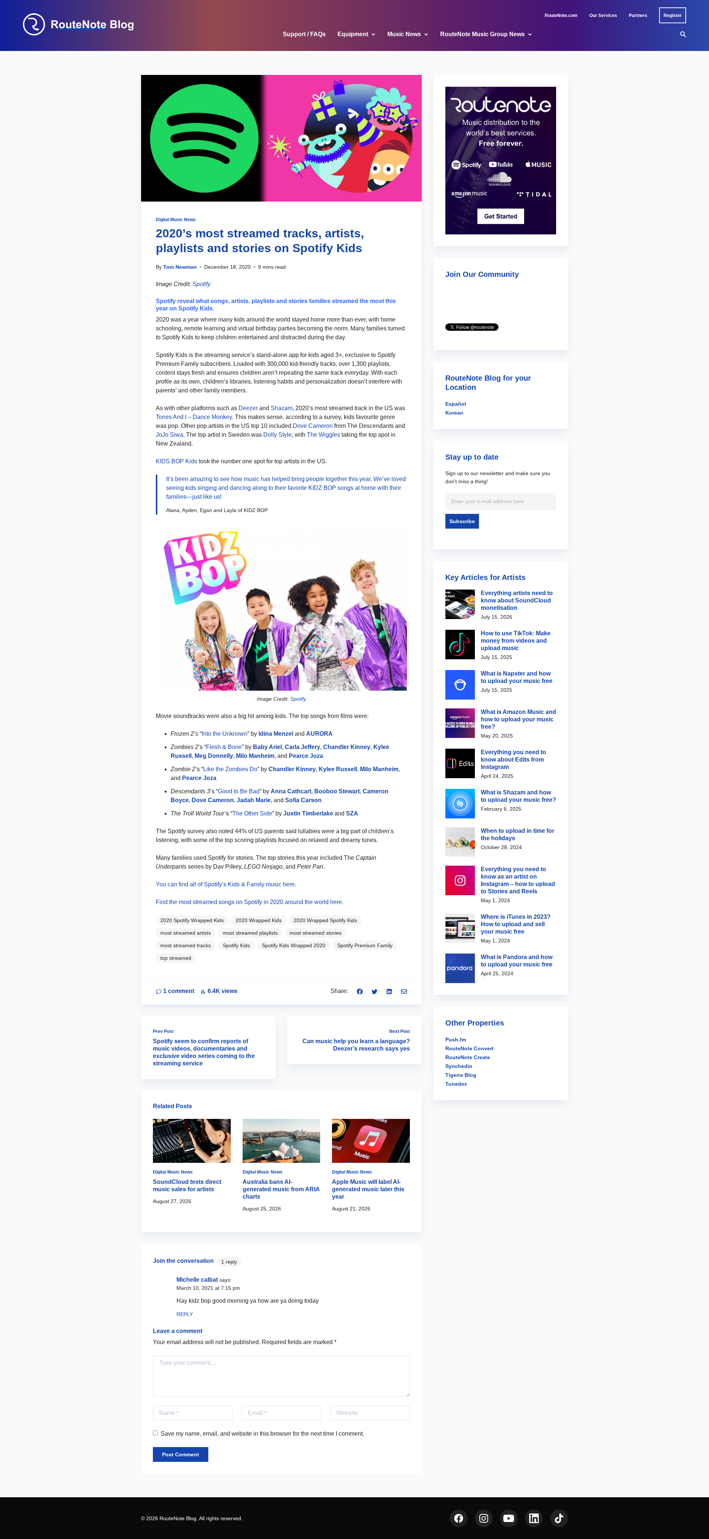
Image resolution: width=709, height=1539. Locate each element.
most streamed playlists (250, 933)
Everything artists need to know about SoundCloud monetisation (517, 600)
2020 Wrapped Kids (259, 920)
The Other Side (252, 813)
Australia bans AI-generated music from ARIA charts (281, 1189)
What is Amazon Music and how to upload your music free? (518, 719)
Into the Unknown (224, 734)
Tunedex (456, 1084)
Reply (185, 1314)
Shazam (281, 408)
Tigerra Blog (460, 1075)
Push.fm (455, 1039)
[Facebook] (360, 991)
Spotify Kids (236, 945)
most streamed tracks (185, 945)
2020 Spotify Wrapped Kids (192, 920)
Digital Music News (176, 219)
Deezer (248, 408)
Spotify (201, 284)
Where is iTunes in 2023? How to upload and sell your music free (516, 924)
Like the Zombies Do (230, 769)
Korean (454, 413)
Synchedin (458, 1066)
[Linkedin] (389, 991)
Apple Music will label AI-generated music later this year (368, 1189)
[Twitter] (374, 991)
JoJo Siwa (169, 435)
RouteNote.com (561, 15)
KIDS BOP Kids (176, 461)
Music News (404, 34)
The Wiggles (323, 435)
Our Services (603, 15)
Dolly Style (277, 435)
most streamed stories (316, 933)
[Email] (404, 991)
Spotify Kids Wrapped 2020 (293, 945)
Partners (638, 15)
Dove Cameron (313, 426)
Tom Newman (180, 267)
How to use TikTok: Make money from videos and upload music (516, 640)
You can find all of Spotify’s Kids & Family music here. (226, 884)
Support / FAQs (304, 34)
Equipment (353, 34)
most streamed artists (185, 933)
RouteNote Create (467, 1057)
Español (455, 404)
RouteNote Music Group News (482, 34)
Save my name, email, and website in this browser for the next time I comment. (262, 1433)
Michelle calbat (197, 1280)
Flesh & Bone (224, 747)
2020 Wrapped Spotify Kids (325, 920)
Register (673, 15)
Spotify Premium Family (365, 945)
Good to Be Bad (239, 791)
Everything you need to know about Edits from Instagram (513, 759)
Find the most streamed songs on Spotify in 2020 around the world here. (249, 902)
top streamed (175, 958)
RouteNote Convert (469, 1048)
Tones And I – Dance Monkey (194, 417)
